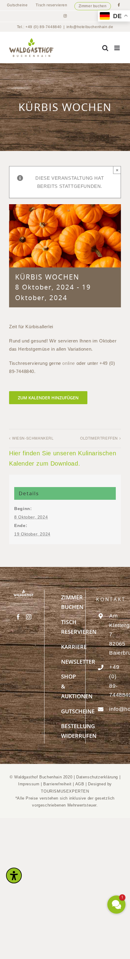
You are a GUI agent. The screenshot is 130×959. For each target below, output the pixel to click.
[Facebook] (18, 617)
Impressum (29, 784)
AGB (79, 784)
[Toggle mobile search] (105, 48)
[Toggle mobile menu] (117, 48)
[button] (116, 904)
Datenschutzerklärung (97, 777)
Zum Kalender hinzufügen (48, 397)
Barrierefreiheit (57, 784)
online (68, 363)
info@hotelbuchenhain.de (90, 27)
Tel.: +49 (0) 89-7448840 (39, 27)
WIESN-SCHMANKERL (33, 437)
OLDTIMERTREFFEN (99, 437)
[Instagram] (29, 617)
